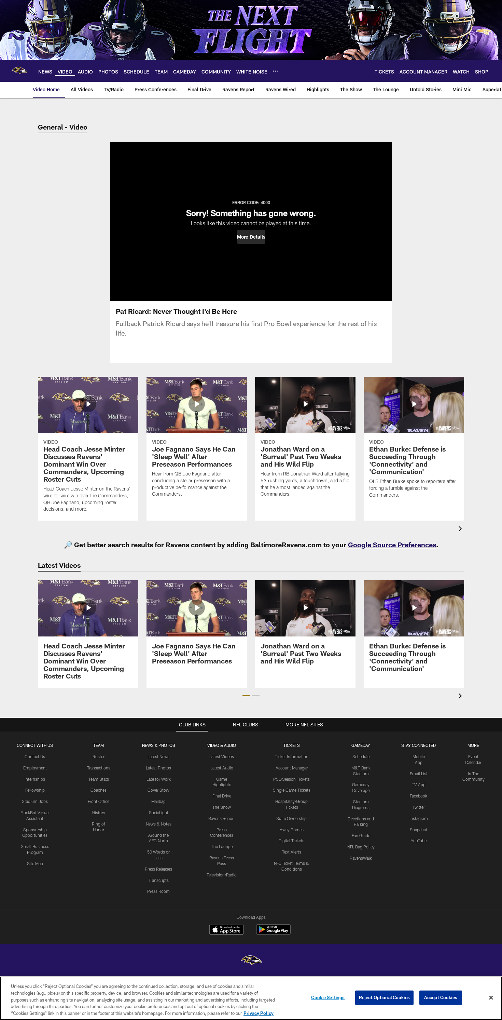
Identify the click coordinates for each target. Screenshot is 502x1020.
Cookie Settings (328, 997)
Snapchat (418, 829)
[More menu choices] (275, 71)
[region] (251, 998)
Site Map (35, 863)
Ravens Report (221, 818)
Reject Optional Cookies (384, 997)
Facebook (418, 795)
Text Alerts (291, 851)
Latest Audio (221, 767)
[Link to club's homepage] (19, 71)
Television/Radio (222, 874)
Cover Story (158, 790)
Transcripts (159, 880)
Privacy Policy (258, 1013)
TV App (419, 784)
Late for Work (159, 779)
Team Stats (98, 779)
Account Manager (292, 767)
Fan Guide (361, 835)
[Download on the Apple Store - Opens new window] (226, 930)
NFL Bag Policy (361, 846)
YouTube (419, 840)
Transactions (98, 767)
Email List (419, 773)
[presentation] (461, 529)
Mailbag (158, 801)
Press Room (158, 891)
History (98, 812)
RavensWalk (361, 858)
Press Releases (158, 869)
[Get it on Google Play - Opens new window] (273, 933)
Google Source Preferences (392, 544)
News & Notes (158, 823)
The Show (221, 807)
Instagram (418, 818)
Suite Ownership (291, 818)
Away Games (292, 829)
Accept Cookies (440, 997)
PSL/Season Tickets (291, 779)
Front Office (98, 801)
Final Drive (221, 795)
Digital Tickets (291, 840)
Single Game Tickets (291, 790)
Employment (35, 767)
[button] (251, 237)
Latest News (158, 756)
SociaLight (158, 812)
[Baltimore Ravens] (251, 961)
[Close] (491, 997)
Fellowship (35, 790)
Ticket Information (291, 756)
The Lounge (222, 846)
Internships (35, 779)
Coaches (98, 790)
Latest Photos (158, 767)
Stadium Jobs (35, 801)
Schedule (360, 756)
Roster (98, 756)
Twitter (419, 807)
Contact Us (35, 756)
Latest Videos (221, 756)
